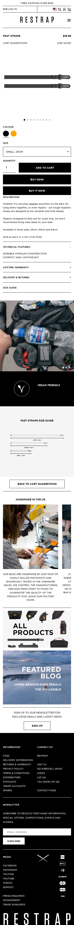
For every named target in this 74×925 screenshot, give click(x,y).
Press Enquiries (13, 895)
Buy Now (37, 179)
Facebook (10, 865)
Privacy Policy (13, 768)
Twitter (8, 874)
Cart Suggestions (15, 43)
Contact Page (46, 790)
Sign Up (37, 725)
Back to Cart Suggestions (37, 483)
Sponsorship (11, 900)
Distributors (11, 777)
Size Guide (64, 43)
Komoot (8, 887)
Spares (7, 790)
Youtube (8, 878)
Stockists (9, 781)
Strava (7, 882)
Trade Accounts (14, 786)
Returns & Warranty (17, 764)
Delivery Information (18, 760)
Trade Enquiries (14, 904)
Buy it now (37, 190)
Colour (8, 126)
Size (5, 142)
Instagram (10, 869)
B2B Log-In (10, 8)
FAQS (6, 755)
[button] (24, 120)
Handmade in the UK (30, 499)
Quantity (9, 160)
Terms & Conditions (16, 773)
